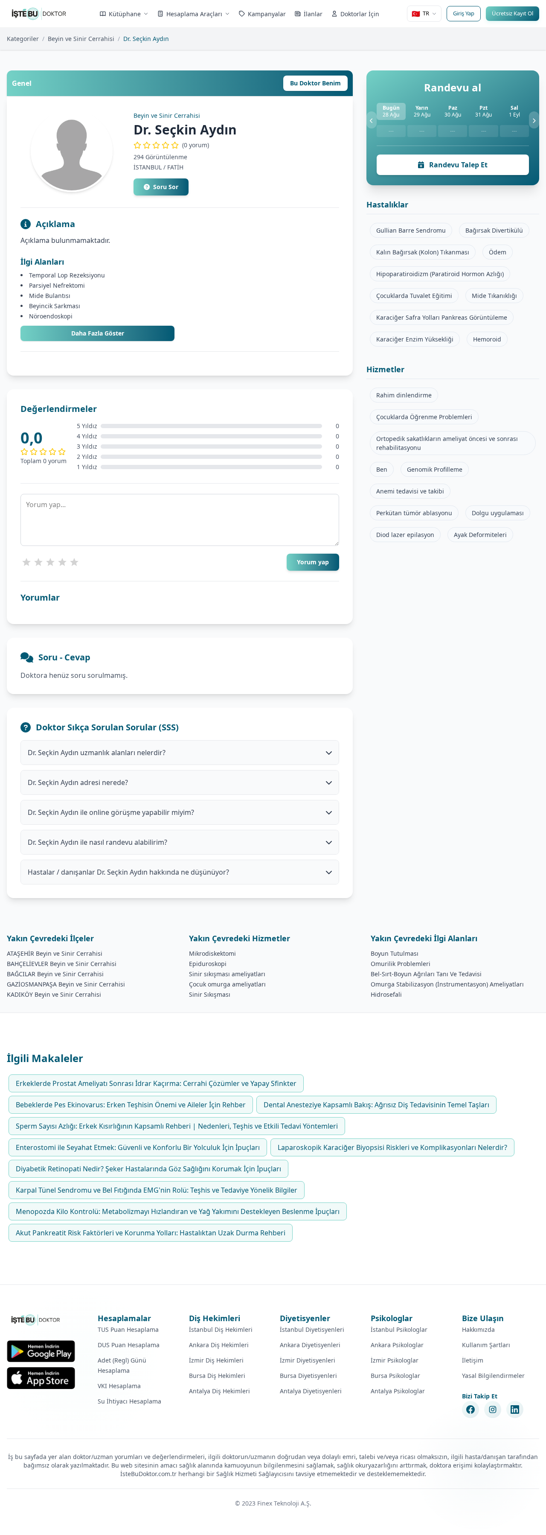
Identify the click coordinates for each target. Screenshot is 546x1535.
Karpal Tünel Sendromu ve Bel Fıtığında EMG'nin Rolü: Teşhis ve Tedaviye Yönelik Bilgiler (156, 1190)
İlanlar (313, 14)
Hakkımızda (478, 1329)
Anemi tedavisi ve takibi (410, 491)
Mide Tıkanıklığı (494, 296)
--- (391, 130)
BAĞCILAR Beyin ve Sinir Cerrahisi (55, 974)
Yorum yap (313, 562)
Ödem (497, 252)
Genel (22, 83)
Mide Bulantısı (49, 296)
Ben (381, 469)
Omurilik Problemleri (400, 964)
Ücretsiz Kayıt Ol (512, 13)
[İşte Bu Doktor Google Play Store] (41, 1351)
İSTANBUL (148, 167)
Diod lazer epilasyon (405, 535)
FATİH (175, 167)
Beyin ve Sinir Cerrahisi (81, 39)
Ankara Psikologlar (397, 1345)
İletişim (472, 1360)
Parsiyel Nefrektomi (57, 285)
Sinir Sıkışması (209, 994)
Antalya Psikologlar (398, 1391)
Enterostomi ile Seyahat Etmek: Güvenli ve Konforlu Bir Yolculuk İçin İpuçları (138, 1147)
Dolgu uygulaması (498, 513)
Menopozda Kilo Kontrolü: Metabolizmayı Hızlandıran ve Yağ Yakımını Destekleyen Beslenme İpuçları (178, 1211)
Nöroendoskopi (51, 316)
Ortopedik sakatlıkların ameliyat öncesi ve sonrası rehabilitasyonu (447, 443)
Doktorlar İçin (359, 14)
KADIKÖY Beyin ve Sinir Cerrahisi (54, 994)
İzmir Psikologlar (394, 1360)
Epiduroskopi (208, 964)
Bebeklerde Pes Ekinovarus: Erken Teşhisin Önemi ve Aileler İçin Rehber (131, 1104)
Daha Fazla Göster (97, 333)
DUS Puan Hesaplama (129, 1345)
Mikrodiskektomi (212, 953)
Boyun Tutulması (394, 953)
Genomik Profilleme (434, 469)
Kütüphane (125, 14)
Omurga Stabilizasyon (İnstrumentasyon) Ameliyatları (447, 984)
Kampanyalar (267, 14)
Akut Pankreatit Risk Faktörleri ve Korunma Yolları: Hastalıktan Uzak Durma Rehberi (150, 1232)
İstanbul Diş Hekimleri (221, 1329)
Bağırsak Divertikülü (494, 230)
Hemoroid (487, 339)
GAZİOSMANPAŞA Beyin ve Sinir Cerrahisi (66, 984)
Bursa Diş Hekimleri (217, 1376)
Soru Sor (165, 187)
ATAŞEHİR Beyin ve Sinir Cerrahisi (54, 953)
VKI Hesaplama (119, 1386)
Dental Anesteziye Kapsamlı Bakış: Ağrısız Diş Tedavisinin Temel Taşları (376, 1104)
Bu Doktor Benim (315, 83)
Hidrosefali (386, 994)
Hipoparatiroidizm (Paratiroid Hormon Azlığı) (440, 274)
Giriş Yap (463, 13)
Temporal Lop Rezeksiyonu (67, 275)
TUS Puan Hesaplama (128, 1329)
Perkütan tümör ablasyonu (414, 513)
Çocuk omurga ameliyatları (227, 984)
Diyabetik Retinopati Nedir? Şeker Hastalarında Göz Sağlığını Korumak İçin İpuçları (148, 1168)
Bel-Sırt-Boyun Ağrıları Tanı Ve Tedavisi (426, 974)
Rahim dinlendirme (404, 395)
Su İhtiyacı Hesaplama (129, 1401)
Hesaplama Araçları (194, 14)
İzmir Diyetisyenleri (307, 1360)
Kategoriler (23, 39)
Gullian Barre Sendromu (411, 230)
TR (420, 13)
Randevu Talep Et (457, 164)
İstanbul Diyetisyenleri (312, 1329)
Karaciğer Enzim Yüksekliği (414, 339)
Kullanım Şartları (486, 1345)
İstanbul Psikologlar (399, 1329)
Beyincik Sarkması (54, 306)
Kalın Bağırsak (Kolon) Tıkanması (422, 252)
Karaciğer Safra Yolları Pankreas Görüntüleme (441, 317)
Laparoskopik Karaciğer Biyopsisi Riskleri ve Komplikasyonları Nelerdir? (392, 1147)
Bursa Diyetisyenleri (308, 1376)
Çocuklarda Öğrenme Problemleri (424, 417)
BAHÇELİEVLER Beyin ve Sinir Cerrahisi (61, 964)
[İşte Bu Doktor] (36, 1320)
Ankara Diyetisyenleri (310, 1345)
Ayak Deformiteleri (480, 535)
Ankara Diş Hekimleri (219, 1345)
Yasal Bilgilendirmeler (493, 1376)
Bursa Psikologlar (395, 1376)
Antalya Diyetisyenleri (311, 1391)
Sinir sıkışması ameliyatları (227, 974)
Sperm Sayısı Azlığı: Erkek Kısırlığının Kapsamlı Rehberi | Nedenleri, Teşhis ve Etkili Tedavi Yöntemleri (177, 1126)
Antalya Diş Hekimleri (219, 1391)
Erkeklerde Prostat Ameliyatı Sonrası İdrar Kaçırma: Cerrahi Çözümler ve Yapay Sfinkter (156, 1083)
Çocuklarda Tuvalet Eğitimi (414, 296)
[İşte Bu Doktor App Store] (41, 1378)
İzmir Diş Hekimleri (216, 1360)
